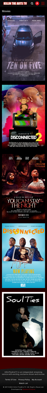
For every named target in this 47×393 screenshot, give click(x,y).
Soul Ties (7, 323)
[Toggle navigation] (43, 3)
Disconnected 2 (9, 116)
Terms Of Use (10, 380)
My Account (37, 380)
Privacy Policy (24, 380)
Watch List (23, 383)
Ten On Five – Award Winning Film (16, 46)
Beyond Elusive (29, 389)
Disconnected (9, 254)
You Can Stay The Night (12, 185)
